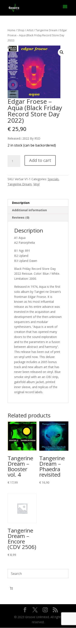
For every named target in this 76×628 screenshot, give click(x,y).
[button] (61, 52)
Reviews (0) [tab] (20, 217)
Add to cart (40, 160)
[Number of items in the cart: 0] (11, 588)
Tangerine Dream (46, 30)
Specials (53, 179)
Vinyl (36, 184)
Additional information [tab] (29, 210)
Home (11, 30)
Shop (21, 30)
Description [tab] (21, 203)
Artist (30, 30)
